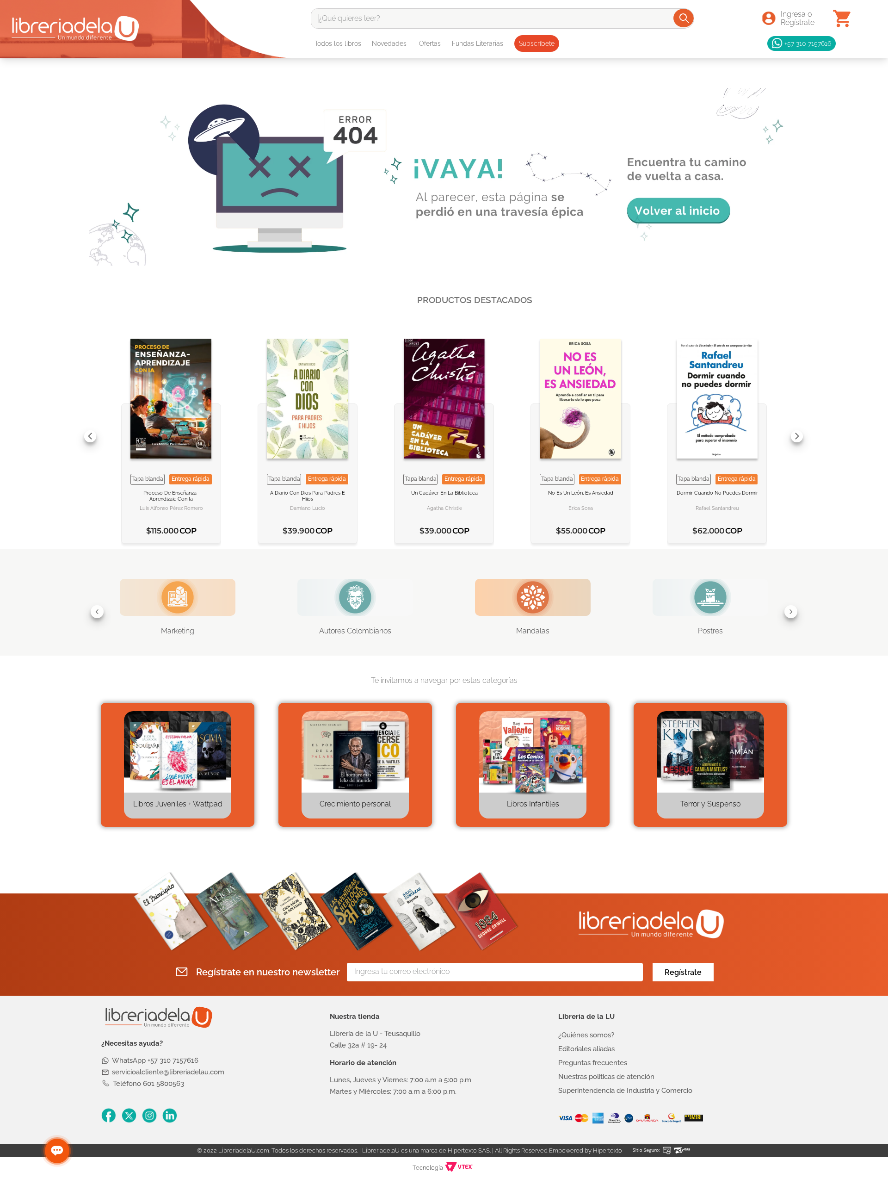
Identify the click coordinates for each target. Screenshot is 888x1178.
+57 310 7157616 (807, 43)
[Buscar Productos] (684, 18)
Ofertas (430, 43)
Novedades (389, 43)
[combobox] (502, 18)
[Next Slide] (797, 436)
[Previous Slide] (90, 436)
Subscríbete (537, 43)
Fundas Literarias (477, 43)
